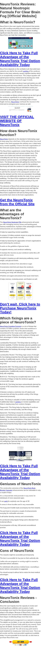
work (6, 501)
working (26, 71)
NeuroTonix (15, 102)
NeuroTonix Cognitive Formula (10, 326)
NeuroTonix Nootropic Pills (12, 222)
